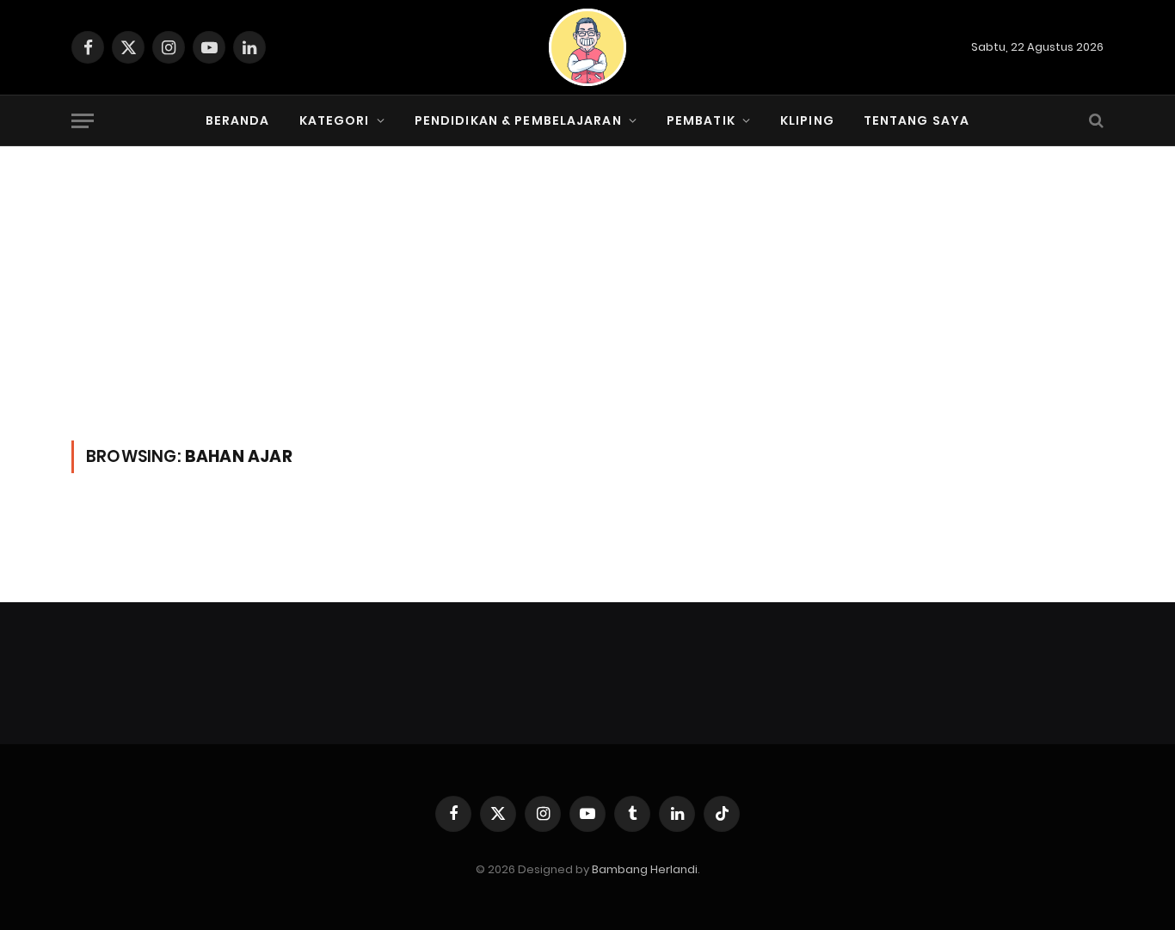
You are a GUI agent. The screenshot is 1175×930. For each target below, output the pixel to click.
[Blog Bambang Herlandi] (587, 47)
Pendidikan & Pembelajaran (518, 120)
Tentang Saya (916, 120)
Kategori (334, 120)
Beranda (238, 120)
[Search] (1095, 121)
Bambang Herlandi (645, 869)
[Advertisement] (587, 311)
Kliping (807, 120)
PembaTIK (701, 120)
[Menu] (82, 121)
